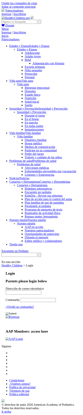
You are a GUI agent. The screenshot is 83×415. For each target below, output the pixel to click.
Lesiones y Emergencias (39, 174)
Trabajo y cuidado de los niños (43, 157)
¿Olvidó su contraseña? (20, 306)
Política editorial (19, 394)
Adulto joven (33, 56)
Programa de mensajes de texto (43, 209)
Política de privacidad (22, 387)
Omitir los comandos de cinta (19, 3)
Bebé (28, 59)
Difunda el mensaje (36, 237)
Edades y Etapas (27, 49)
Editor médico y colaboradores (43, 241)
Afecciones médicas (37, 167)
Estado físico (32, 94)
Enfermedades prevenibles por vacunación (50, 171)
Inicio (5, 36)
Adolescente (32, 53)
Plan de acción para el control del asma (48, 199)
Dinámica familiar (36, 140)
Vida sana (23, 84)
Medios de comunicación (40, 147)
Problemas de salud (29, 164)
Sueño (28, 105)
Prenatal (30, 77)
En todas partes (34, 126)
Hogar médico (33, 143)
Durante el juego (35, 115)
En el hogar (32, 119)
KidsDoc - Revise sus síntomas (44, 195)
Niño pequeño (33, 70)
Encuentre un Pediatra (15, 251)
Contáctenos (16, 380)
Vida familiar (25, 136)
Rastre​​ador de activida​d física (42, 213)
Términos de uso (19, 390)
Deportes (30, 91)
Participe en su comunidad (41, 150)
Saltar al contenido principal (19, 6)
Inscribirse (20, 14)
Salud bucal (32, 101)
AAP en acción (34, 227)
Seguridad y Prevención (31, 112)
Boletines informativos (38, 188)
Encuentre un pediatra (38, 192)
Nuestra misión (26, 223)
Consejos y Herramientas (32, 185)
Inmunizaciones (34, 129)
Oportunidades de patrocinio (42, 234)
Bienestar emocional (37, 87)
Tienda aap (16, 244)
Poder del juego (34, 153)
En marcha (31, 122)
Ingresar (6, 14)
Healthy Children (12, 265)
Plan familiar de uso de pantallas (44, 202)
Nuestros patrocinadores (39, 230)
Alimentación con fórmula (48, 63)
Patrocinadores (14, 10)
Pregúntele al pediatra (38, 206)
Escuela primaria (35, 66)
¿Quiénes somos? (19, 383)
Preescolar (31, 73)
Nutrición (30, 98)
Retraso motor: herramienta (41, 216)
